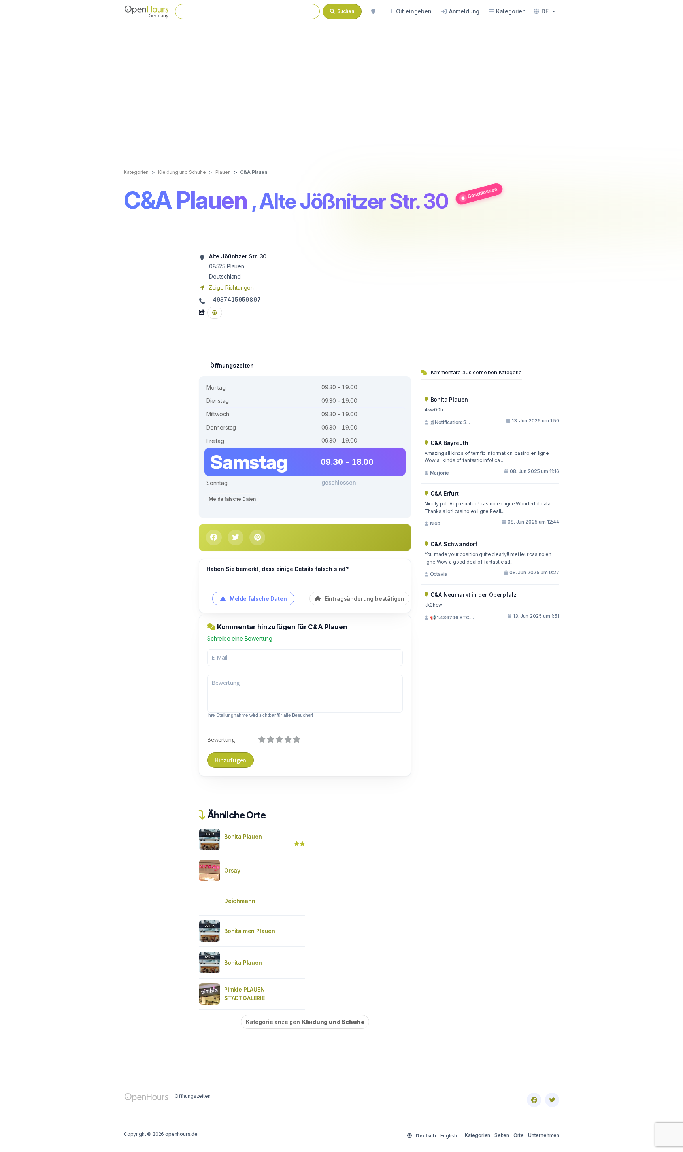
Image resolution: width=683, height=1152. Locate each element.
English (448, 1136)
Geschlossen (481, 192)
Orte (518, 1135)
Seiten (501, 1135)
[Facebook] (534, 1100)
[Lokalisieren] (373, 11)
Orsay (232, 870)
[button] (544, 11)
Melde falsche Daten (232, 499)
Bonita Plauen (243, 836)
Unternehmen (543, 1135)
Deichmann (239, 900)
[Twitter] (552, 1100)
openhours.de (181, 1134)
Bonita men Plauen (249, 931)
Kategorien (477, 1135)
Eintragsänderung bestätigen (363, 598)
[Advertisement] (341, 87)
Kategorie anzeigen (305, 1021)
